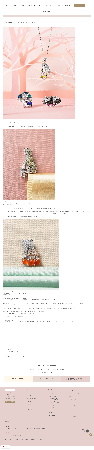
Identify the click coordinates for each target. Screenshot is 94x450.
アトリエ (53, 408)
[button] (57, 393)
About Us (71, 390)
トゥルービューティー (56, 407)
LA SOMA (53, 412)
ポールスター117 (54, 399)
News (70, 396)
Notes (70, 402)
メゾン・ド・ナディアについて (77, 393)
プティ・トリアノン (55, 402)
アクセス (72, 410)
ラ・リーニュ (54, 404)
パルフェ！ (53, 401)
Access (71, 408)
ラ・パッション (54, 405)
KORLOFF (53, 415)
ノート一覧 (72, 405)
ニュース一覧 (73, 399)
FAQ (70, 413)
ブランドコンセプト (53, 396)
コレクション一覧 (53, 398)
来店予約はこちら (79, 5)
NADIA (52, 393)
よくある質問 (73, 416)
